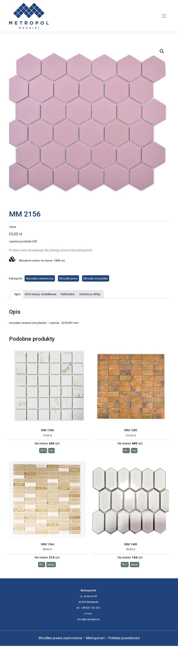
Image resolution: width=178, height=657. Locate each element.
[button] (162, 51)
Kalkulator (68, 294)
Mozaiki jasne (68, 278)
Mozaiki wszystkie (95, 278)
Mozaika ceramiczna (40, 278)
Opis (17, 294)
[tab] (17, 294)
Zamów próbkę (89, 294)
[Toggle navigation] (164, 15)
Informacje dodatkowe (41, 294)
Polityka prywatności (124, 638)
